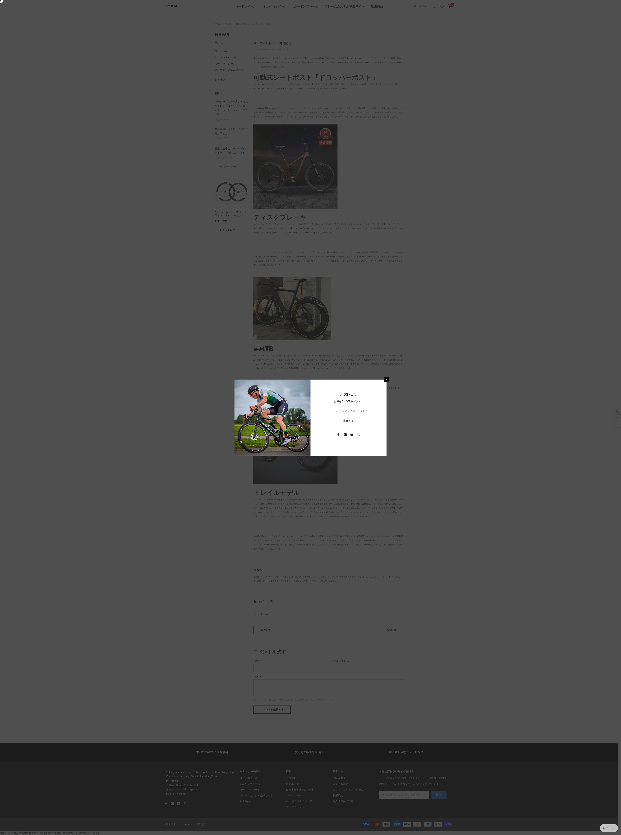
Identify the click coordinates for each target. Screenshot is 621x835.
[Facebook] (338, 434)
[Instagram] (345, 434)
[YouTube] (352, 434)
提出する (348, 421)
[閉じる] (386, 379)
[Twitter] (358, 434)
